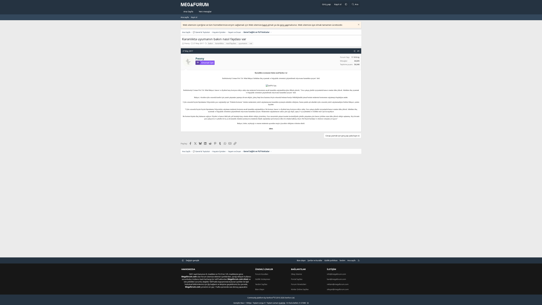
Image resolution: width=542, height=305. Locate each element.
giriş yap (284, 24)
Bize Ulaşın (259, 289)
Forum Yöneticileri (298, 284)
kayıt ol (265, 24)
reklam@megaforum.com (337, 284)
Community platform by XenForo (271, 298)
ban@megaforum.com (336, 279)
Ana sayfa (185, 17)
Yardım (342, 260)
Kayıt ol (194, 17)
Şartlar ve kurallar (315, 260)
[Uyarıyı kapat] (358, 24)
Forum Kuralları (261, 274)
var (251, 43)
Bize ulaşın (301, 260)
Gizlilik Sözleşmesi (262, 279)
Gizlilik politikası (330, 260)
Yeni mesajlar (205, 11)
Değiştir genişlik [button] (192, 260)
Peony (187, 43)
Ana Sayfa (188, 11)
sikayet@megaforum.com (338, 289)
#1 (358, 51)
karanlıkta (219, 43)
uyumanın (243, 43)
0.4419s (282, 303)
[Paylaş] (354, 51)
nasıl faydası (231, 43)
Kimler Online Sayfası (300, 289)
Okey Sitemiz (296, 274)
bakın (210, 43)
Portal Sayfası (296, 279)
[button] (346, 4)
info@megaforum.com (336, 274)
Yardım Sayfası (261, 284)
